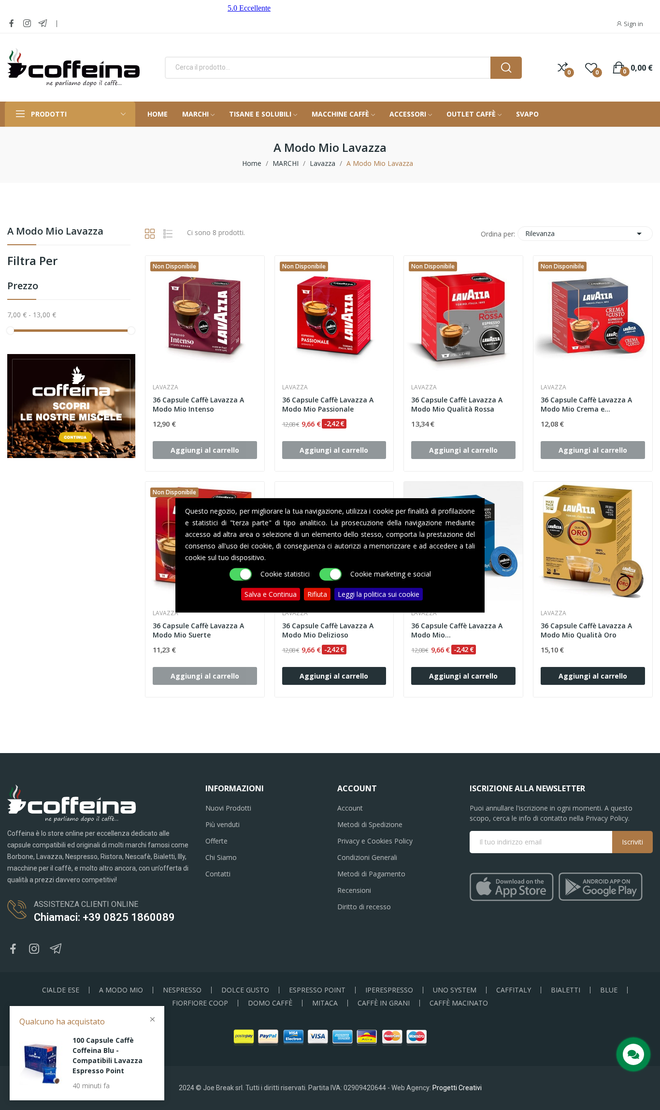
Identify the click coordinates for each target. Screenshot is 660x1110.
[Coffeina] (71, 405)
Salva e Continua (270, 593)
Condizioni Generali (367, 857)
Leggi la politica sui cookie (378, 593)
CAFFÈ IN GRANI (384, 1003)
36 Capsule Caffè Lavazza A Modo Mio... (456, 630)
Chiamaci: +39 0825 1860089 (104, 917)
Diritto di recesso (364, 906)
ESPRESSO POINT (317, 990)
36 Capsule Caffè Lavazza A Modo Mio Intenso (198, 404)
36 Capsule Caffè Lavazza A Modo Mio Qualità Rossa (456, 404)
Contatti (217, 873)
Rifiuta (317, 593)
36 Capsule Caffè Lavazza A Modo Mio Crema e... (586, 404)
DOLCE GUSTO (245, 990)
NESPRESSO (182, 990)
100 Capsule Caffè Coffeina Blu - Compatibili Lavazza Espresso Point (107, 1055)
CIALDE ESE (60, 990)
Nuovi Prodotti (228, 808)
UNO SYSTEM (454, 990)
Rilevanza (585, 233)
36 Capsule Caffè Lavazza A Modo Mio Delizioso (327, 630)
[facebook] (11, 23)
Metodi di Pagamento (371, 873)
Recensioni (354, 890)
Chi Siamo (221, 857)
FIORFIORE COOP (200, 1003)
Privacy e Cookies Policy (375, 840)
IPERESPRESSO (389, 990)
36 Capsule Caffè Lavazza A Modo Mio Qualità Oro (586, 630)
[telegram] (42, 23)
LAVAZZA (165, 387)
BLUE (608, 990)
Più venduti (222, 824)
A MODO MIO (121, 990)
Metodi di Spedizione (369, 824)
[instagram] (27, 23)
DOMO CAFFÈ (270, 1003)
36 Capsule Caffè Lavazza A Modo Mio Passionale (327, 404)
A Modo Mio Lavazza (55, 231)
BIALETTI (565, 990)
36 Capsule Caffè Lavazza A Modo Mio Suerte (198, 630)
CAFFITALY (513, 990)
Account (350, 808)
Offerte (216, 840)
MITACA (325, 1003)
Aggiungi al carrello (334, 676)
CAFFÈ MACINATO (459, 1003)
